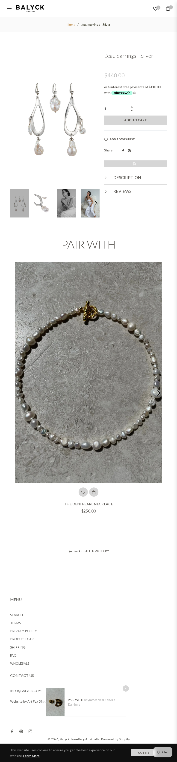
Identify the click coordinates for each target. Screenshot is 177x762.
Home (71, 24)
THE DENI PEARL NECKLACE (88, 504)
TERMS (15, 623)
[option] (88, 393)
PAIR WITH (76, 699)
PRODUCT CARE (22, 639)
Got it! (143, 752)
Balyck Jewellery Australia (80, 739)
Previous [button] (18, 393)
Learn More (31, 756)
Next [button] (96, 203)
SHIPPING (18, 647)
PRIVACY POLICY (23, 631)
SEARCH (16, 615)
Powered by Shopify (115, 739)
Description (126, 177)
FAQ (13, 655)
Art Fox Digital (37, 701)
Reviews (121, 191)
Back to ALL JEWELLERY (91, 551)
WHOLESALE (20, 663)
